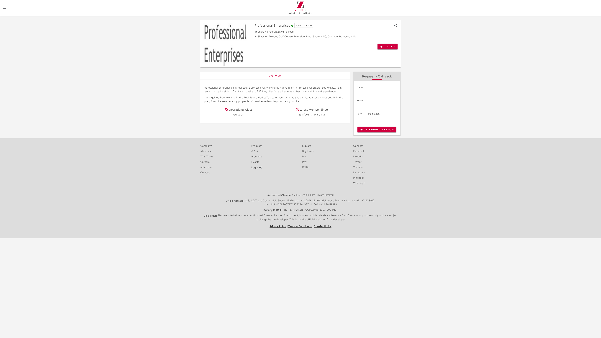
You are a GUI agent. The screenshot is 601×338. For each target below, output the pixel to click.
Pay (304, 161)
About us (205, 151)
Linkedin (358, 156)
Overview (275, 75)
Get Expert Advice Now (377, 129)
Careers (205, 161)
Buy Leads (308, 151)
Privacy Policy (278, 226)
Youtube (358, 167)
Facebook (359, 151)
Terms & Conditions (300, 226)
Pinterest (358, 177)
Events (255, 161)
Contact (205, 172)
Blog (304, 156)
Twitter (357, 161)
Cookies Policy (322, 226)
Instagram (359, 172)
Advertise (206, 167)
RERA (305, 167)
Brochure (256, 156)
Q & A (254, 151)
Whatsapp (359, 183)
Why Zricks (206, 156)
